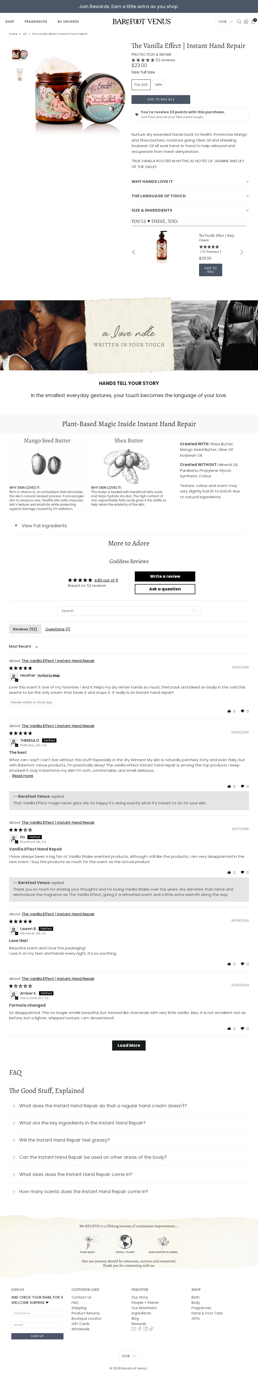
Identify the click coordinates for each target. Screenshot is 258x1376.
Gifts (195, 1318)
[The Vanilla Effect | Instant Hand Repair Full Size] (79, 88)
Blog (135, 1318)
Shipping (79, 1307)
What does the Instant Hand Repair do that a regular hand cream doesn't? (103, 1106)
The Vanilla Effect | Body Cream (216, 237)
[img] (20, 668)
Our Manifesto (144, 1307)
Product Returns (86, 1313)
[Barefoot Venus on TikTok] (151, 1329)
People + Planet (145, 1302)
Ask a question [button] (165, 589)
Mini (158, 84)
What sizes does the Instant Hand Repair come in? (75, 1174)
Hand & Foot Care (207, 1313)
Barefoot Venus (135, 1368)
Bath (195, 1297)
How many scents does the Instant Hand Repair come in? (83, 1191)
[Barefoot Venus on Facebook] (139, 1329)
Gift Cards (80, 1323)
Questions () (57, 629)
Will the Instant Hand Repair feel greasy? (64, 1140)
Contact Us (81, 1297)
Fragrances (201, 1307)
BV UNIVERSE (68, 21)
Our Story (140, 1297)
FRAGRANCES (36, 21)
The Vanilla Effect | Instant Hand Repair (58, 660)
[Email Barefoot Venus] (134, 1329)
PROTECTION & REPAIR (151, 54)
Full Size (141, 84)
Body (195, 1302)
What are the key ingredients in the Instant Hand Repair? (82, 1123)
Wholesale (81, 1329)
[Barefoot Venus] (142, 21)
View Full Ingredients (40, 525)
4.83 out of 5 (106, 580)
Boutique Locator (87, 1318)
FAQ (75, 1302)
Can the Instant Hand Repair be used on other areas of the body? (93, 1157)
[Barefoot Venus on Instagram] (145, 1329)
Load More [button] (129, 1045)
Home (13, 34)
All (24, 34)
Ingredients (141, 1313)
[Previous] (134, 252)
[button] (143, 60)
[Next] (241, 252)
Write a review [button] (165, 576)
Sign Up (37, 1336)
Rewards (139, 1323)
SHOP (9, 21)
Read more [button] (22, 775)
